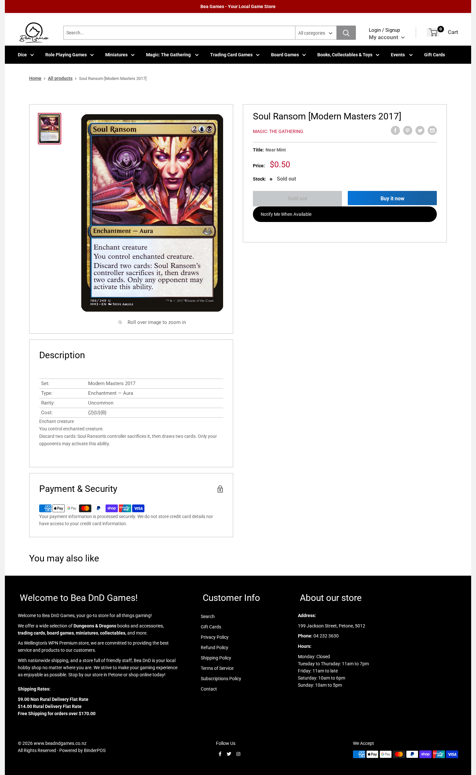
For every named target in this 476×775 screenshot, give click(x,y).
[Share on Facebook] (395, 130)
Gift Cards (434, 54)
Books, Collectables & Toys (344, 54)
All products (60, 78)
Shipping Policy (216, 657)
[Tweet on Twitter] (420, 130)
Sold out (297, 198)
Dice (22, 54)
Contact (209, 689)
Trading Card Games (231, 54)
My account (384, 37)
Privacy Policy (215, 637)
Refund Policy (214, 647)
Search (208, 616)
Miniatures (116, 54)
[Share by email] (432, 130)
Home (35, 78)
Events (398, 54)
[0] (433, 32)
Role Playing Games (66, 54)
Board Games (285, 54)
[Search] (346, 33)
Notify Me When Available (286, 214)
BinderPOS (95, 750)
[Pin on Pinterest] (407, 130)
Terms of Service (217, 668)
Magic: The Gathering (169, 54)
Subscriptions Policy (221, 678)
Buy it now (392, 198)
